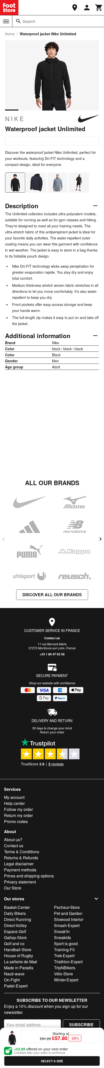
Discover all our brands (52, 594)
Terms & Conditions (21, 852)
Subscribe (81, 1024)
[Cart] (99, 8)
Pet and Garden (68, 913)
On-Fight (12, 980)
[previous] (3, 539)
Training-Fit (64, 949)
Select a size (52, 1061)
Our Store (12, 888)
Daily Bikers (15, 913)
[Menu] (6, 21)
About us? (13, 839)
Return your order (52, 732)
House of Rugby (18, 955)
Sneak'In (62, 931)
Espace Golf (15, 931)
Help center (14, 803)
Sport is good (66, 943)
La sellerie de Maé (20, 962)
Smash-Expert (67, 925)
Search (28, 21)
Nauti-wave (14, 974)
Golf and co (14, 943)
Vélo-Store (63, 974)
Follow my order (18, 809)
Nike (15, 119)
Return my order (18, 815)
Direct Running (17, 919)
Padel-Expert (16, 986)
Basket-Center (17, 907)
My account (14, 797)
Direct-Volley (15, 925)
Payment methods (20, 870)
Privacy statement (20, 882)
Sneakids (62, 937)
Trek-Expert (64, 955)
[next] (100, 539)
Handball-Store (17, 949)
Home (10, 33)
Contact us (52, 638)
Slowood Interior (68, 919)
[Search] (18, 21)
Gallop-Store (15, 937)
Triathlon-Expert (68, 962)
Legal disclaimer (19, 864)
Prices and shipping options (29, 876)
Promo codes (16, 821)
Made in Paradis (18, 968)
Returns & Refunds (21, 858)
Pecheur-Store (67, 907)
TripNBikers (64, 968)
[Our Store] (75, 8)
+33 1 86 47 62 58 (52, 654)
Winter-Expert (66, 980)
